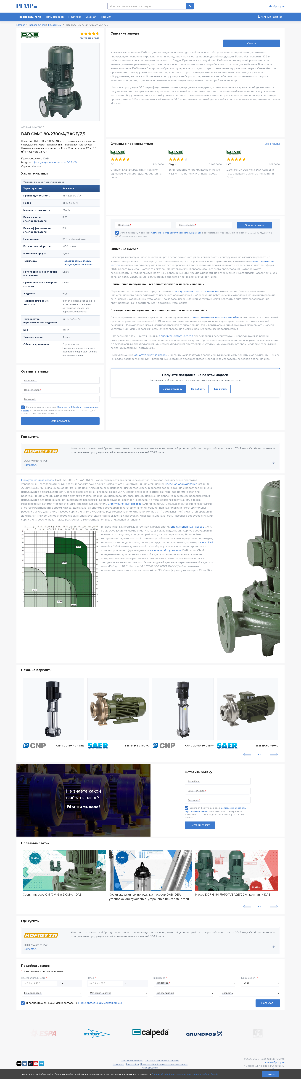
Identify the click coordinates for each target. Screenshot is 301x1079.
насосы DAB (206, 542)
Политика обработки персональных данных (163, 1064)
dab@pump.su (277, 6)
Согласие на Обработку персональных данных (176, 232)
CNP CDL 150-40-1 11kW (70, 745)
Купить (251, 43)
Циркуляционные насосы (78, 264)
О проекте (118, 1064)
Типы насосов (55, 17)
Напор (90, 978)
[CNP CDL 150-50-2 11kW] (183, 709)
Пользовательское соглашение (162, 1060)
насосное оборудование (181, 484)
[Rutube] (30, 1065)
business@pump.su (274, 1062)
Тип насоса (159, 978)
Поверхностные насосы (77, 261)
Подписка (74, 17)
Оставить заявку (200, 825)
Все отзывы (272, 143)
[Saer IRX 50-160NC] (247, 709)
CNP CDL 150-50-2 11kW (199, 745)
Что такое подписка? (132, 1060)
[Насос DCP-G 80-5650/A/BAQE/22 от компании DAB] (236, 870)
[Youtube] (35, 1065)
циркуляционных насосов (125, 503)
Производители (30, 17)
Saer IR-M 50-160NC (137, 745)
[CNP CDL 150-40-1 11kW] (53, 709)
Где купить (220, 389)
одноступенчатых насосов (176, 336)
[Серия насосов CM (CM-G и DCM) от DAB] (64, 870)
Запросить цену (172, 389)
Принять (271, 1074)
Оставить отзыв (89, 38)
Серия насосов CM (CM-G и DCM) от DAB (52, 894)
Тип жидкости (248, 978)
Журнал (91, 17)
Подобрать (198, 389)
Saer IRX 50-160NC (267, 745)
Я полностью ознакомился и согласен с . (74, 1003)
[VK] (24, 1065)
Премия (106, 17)
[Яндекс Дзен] (18, 1065)
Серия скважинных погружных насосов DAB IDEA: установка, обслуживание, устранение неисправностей (149, 897)
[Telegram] (41, 1065)
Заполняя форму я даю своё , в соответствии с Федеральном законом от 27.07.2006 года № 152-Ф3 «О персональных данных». (59, 410)
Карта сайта (132, 1064)
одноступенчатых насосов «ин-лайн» (195, 291)
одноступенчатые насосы (150, 355)
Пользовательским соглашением (100, 1003)
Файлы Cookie (150, 1067)
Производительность (33, 978)
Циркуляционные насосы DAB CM (55, 162)
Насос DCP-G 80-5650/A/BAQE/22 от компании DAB (232, 894)
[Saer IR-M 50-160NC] (118, 709)
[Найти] (190, 6)
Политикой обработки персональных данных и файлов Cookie (185, 1074)
